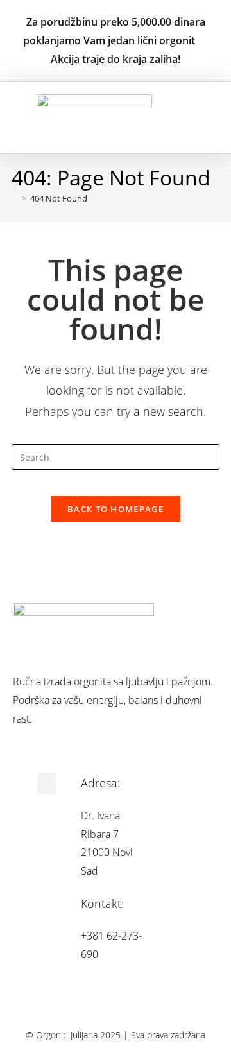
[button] (204, 117)
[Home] (15, 198)
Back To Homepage (115, 509)
